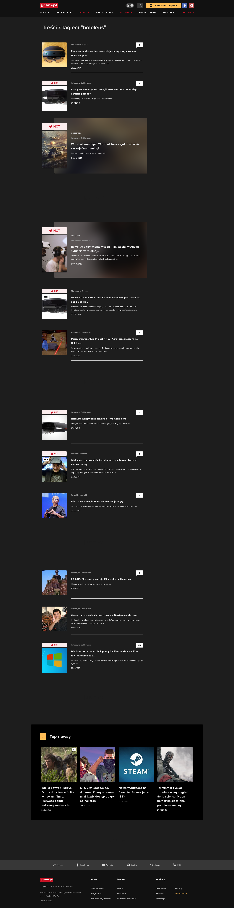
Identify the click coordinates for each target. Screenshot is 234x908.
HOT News (161, 888)
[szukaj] (140, 5)
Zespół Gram (97, 888)
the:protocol (181, 893)
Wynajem (169, 12)
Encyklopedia (148, 12)
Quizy (82, 12)
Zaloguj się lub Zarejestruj (165, 5)
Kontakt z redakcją (126, 898)
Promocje (126, 12)
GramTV (160, 893)
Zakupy (178, 888)
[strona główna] (55, 5)
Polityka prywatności (101, 898)
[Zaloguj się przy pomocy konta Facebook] (184, 5)
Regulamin (96, 893)
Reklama (121, 893)
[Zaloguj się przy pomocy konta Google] (191, 5)
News (43, 12)
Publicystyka (104, 12)
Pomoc (120, 888)
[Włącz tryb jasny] (130, 5)
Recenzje (62, 12)
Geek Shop (187, 12)
